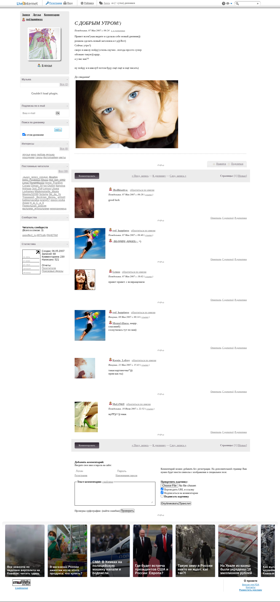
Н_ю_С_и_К (37, 202)
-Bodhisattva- (120, 189)
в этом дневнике (34, 135)
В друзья (47, 65)
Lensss (47, 188)
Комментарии (51, 14)
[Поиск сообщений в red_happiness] (58, 130)
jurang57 (45, 200)
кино (33, 154)
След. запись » (178, 175)
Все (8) (64, 148)
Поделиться (237, 163)
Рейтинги (89, 3)
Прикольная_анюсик (34, 205)
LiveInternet (28, 4)
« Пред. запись (140, 175)
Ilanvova (60, 185)
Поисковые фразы (52, 271)
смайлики (107, 481)
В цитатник (240, 217)
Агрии (25, 202)
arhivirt (61, 197)
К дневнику (159, 175)
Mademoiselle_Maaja (47, 191)
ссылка (148, 194)
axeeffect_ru (29, 235)
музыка (50, 154)
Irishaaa (26, 188)
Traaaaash (28, 197)
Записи (26, 14)
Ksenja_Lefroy (121, 360)
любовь (41, 154)
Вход (70, 3)
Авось (107, 3)
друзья (26, 154)
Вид (229, 4)
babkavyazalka (30, 200)
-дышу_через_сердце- (35, 177)
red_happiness (121, 230)
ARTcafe (41, 235)
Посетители (49, 268)
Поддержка (223, 3)
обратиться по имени (142, 189)
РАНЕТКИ (52, 235)
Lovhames (28, 191)
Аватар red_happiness (43, 43)
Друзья (37, 14)
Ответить (216, 217)
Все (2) (64, 84)
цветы (62, 157)
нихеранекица (58, 208)
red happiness (23, 19)
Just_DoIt (37, 188)
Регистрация (55, 3)
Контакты (250, 587)
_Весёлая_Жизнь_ (46, 197)
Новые (242, 175)
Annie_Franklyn (54, 182)
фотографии (50, 157)
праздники (28, 157)
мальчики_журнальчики (35, 208)
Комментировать (87, 176)
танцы (39, 157)
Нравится (221, 163)
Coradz (26, 185)
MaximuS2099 (30, 194)
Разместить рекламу (250, 590)
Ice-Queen (49, 185)
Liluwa (55, 188)
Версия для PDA (250, 584)
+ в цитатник (118, 30)
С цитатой (228, 217)
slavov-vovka (57, 200)
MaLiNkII (118, 404)
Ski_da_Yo (55, 194)
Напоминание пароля (126, 475)
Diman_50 (37, 185)
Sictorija (43, 194)
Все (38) (63, 171)
